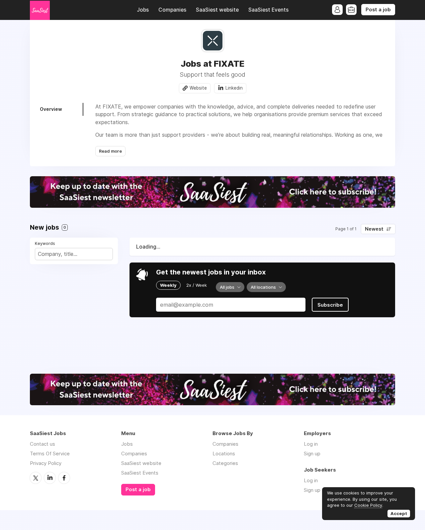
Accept (398, 513)
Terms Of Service (50, 453)
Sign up (312, 453)
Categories (225, 463)
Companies (172, 10)
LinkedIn (49, 478)
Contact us (42, 444)
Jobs (143, 10)
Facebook (64, 478)
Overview (51, 109)
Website (198, 88)
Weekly (168, 285)
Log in (311, 444)
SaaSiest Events (268, 10)
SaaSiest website (217, 10)
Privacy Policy (45, 463)
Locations (223, 453)
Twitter (35, 478)
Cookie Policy (368, 505)
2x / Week (196, 285)
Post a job (378, 10)
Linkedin (234, 88)
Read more (110, 151)
